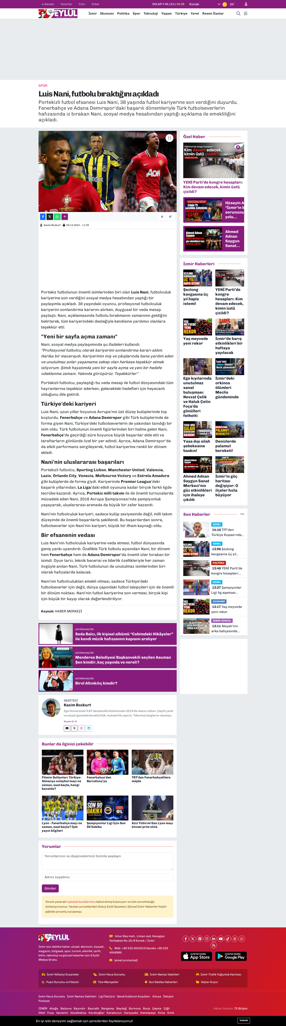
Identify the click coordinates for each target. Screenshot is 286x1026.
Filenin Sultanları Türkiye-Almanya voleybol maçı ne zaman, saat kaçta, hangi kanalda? (61, 783)
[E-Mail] (67, 728)
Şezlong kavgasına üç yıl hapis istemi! (223, 552)
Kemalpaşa (148, 1013)
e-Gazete (48, 4)
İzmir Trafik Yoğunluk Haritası (221, 974)
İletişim (168, 996)
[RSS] (214, 945)
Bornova (135, 1008)
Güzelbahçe (78, 1013)
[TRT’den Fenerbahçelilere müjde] (152, 762)
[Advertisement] (143, 49)
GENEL (217, 524)
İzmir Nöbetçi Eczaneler (63, 974)
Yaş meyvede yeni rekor (226, 609)
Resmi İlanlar (213, 13)
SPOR (43, 86)
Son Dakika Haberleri (163, 982)
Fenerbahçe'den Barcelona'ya (99, 779)
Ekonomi (107, 13)
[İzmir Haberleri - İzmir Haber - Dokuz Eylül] (58, 13)
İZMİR (43, 1008)
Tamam (244, 1020)
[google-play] (231, 956)
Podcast (44, 1001)
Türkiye (181, 13)
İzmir (93, 13)
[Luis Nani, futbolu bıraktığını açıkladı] (108, 171)
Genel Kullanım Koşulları (133, 996)
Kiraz (161, 1013)
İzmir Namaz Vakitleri (164, 974)
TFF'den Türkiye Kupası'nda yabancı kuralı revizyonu (226, 532)
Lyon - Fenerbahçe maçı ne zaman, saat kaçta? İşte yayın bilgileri (62, 826)
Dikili (42, 1013)
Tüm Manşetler (108, 982)
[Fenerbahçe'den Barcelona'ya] (107, 762)
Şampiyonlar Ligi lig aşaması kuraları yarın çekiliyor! (226, 590)
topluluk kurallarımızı (81, 901)
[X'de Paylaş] (49, 217)
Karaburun (114, 1013)
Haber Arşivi (209, 982)
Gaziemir (62, 1013)
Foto (82, 4)
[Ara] (238, 13)
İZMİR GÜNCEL (222, 620)
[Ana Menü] (245, 13)
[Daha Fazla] (64, 217)
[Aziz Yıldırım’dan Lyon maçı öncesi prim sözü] (152, 808)
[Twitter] (74, 728)
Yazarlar (66, 4)
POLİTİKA (218, 562)
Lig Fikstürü (107, 996)
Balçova (66, 1008)
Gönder (50, 888)
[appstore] (196, 956)
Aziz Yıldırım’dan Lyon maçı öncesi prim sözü (152, 825)
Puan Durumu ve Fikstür (62, 982)
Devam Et (69, 721)
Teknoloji (151, 13)
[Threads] (235, 939)
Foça (50, 1013)
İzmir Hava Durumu (112, 974)
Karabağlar (96, 1013)
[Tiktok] (228, 939)
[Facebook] (185, 939)
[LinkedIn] (214, 939)
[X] (192, 939)
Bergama (107, 1008)
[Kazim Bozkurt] (51, 707)
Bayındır (79, 1008)
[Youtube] (221, 939)
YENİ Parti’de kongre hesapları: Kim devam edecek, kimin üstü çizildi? (226, 571)
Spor (136, 13)
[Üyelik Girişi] (244, 4)
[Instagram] (81, 728)
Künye (157, 996)
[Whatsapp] (242, 939)
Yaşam (166, 13)
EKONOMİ (219, 601)
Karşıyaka (131, 1013)
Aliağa (53, 1008)
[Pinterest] (200, 939)
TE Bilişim (240, 1008)
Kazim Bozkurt (52, 225)
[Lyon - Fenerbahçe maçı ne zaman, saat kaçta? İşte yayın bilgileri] (62, 808)
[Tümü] (242, 514)
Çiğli (167, 1008)
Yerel (195, 13)
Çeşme (156, 1008)
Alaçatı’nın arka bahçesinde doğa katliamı (224, 629)
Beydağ (121, 1008)
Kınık (170, 1013)
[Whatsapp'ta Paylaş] (57, 217)
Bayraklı (93, 1008)
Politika (123, 13)
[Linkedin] (89, 728)
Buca (146, 1008)
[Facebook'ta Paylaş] (43, 217)
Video (95, 4)
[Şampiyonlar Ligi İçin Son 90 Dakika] (107, 808)
